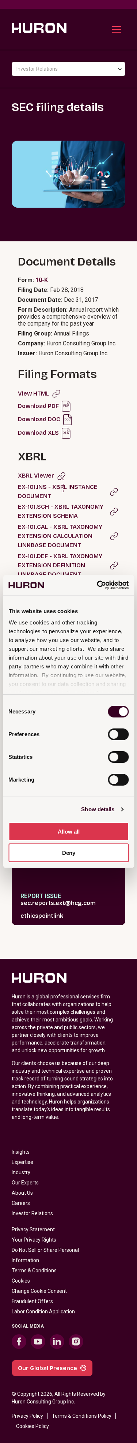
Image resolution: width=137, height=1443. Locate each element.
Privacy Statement (33, 1229)
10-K (41, 280)
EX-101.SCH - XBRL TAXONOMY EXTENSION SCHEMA (60, 511)
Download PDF (38, 406)
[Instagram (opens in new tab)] (76, 1341)
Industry (21, 1172)
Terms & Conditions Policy (81, 1416)
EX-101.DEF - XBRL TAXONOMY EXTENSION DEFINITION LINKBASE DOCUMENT (60, 565)
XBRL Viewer (36, 475)
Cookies (21, 1281)
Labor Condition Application (43, 1311)
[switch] (118, 734)
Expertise (22, 1162)
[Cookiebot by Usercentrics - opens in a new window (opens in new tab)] (97, 585)
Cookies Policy (32, 1426)
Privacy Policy (27, 1416)
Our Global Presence (47, 1368)
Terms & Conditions (34, 1270)
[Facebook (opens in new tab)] (19, 1341)
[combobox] (68, 69)
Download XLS (38, 432)
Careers (21, 1203)
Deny (68, 853)
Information (25, 1260)
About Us (22, 1193)
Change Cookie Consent (39, 1291)
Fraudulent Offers (32, 1301)
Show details (97, 809)
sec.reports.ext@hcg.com (58, 902)
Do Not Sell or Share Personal (45, 1250)
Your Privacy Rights (34, 1240)
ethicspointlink (41, 915)
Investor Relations (32, 1213)
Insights (21, 1152)
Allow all (69, 831)
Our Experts (25, 1183)
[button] (116, 29)
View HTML (33, 393)
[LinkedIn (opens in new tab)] (57, 1341)
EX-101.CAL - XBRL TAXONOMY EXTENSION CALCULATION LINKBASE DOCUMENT (60, 536)
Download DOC (39, 419)
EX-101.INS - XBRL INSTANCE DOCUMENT (58, 491)
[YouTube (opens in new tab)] (38, 1341)
